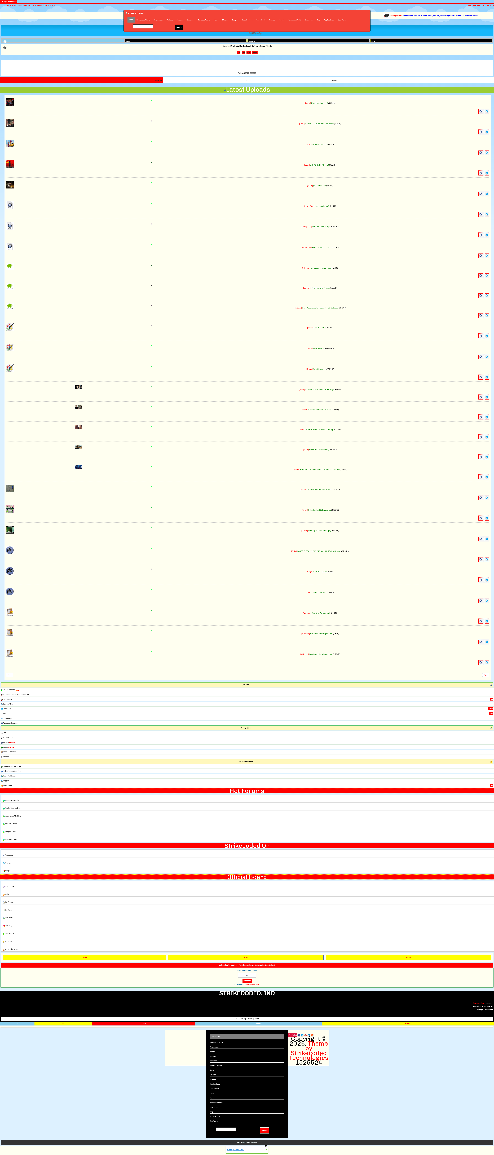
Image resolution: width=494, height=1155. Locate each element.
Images (235, 20)
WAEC (408, 957)
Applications (329, 20)
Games (272, 20)
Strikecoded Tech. (252, 985)
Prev (9, 675)
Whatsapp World (143, 20)
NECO (246, 957)
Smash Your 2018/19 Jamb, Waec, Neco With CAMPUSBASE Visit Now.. (28, 5)
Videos (170, 20)
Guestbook (260, 20)
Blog (318, 20)
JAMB (84, 957)
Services (190, 20)
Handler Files (247, 20)
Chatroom (309, 20)
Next (485, 675)
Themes (180, 20)
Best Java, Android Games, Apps (481, 5)
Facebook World (294, 20)
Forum (281, 20)
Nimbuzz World (204, 20)
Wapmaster (159, 20)
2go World (342, 20)
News (216, 20)
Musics (225, 20)
